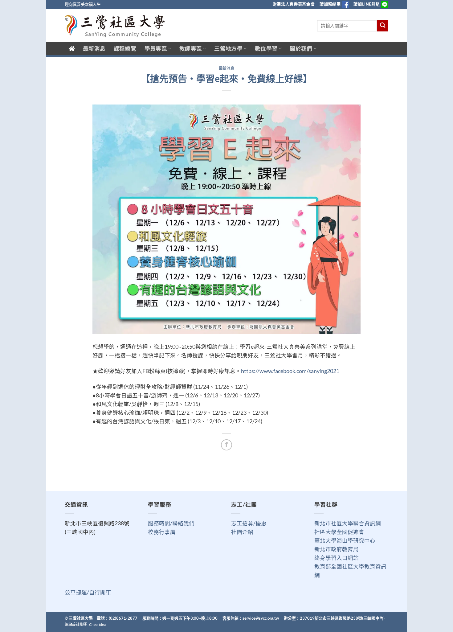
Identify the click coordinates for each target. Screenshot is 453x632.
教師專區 (190, 48)
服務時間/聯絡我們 (171, 523)
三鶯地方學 (228, 48)
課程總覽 (125, 48)
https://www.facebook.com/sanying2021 (290, 371)
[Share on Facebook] (226, 444)
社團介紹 (242, 532)
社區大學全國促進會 (339, 532)
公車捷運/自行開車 (88, 592)
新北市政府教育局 (336, 549)
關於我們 (301, 48)
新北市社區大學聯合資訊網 (347, 523)
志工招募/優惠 (249, 523)
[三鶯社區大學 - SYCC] (115, 26)
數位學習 (266, 48)
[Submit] (382, 25)
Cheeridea (97, 624)
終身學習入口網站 (336, 558)
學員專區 (156, 48)
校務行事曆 (162, 532)
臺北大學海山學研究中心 (344, 540)
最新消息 (94, 48)
